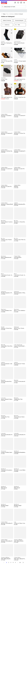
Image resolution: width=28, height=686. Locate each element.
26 (20, 562)
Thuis (7, 13)
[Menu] (24, 2)
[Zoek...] (2, 6)
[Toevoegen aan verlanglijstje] (11, 30)
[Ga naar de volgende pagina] (23, 562)
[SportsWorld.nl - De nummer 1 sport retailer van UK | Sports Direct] (4, 2)
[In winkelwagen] (11, 33)
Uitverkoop (11, 13)
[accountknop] (15, 2)
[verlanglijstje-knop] (18, 2)
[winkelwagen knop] (21, 2)
